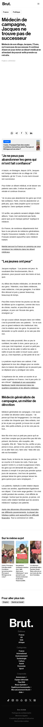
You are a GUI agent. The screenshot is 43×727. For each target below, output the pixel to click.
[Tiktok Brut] (8, 700)
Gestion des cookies (21, 721)
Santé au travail (17, 602)
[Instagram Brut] (13, 700)
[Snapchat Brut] (21, 700)
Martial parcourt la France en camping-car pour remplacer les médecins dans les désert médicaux (21, 249)
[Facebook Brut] (26, 700)
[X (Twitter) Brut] (30, 700)
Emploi (5, 602)
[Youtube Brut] (17, 700)
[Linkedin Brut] (35, 700)
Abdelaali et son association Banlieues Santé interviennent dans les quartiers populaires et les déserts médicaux (20, 385)
